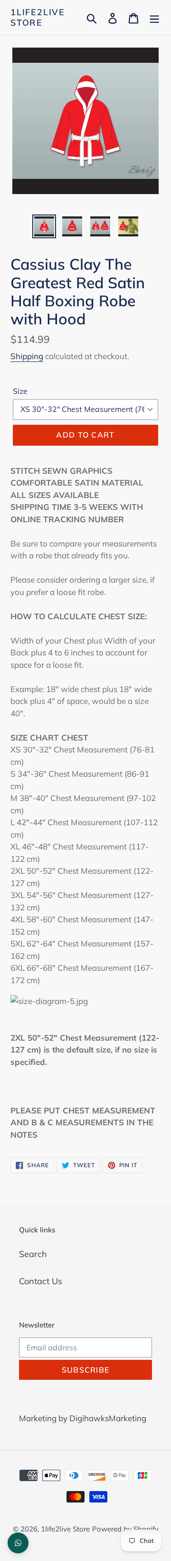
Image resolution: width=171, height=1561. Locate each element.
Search (33, 1254)
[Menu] (154, 17)
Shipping (26, 356)
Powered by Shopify (125, 1528)
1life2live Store (37, 17)
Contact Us (40, 1281)
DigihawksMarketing (107, 1418)
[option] (44, 226)
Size (20, 391)
